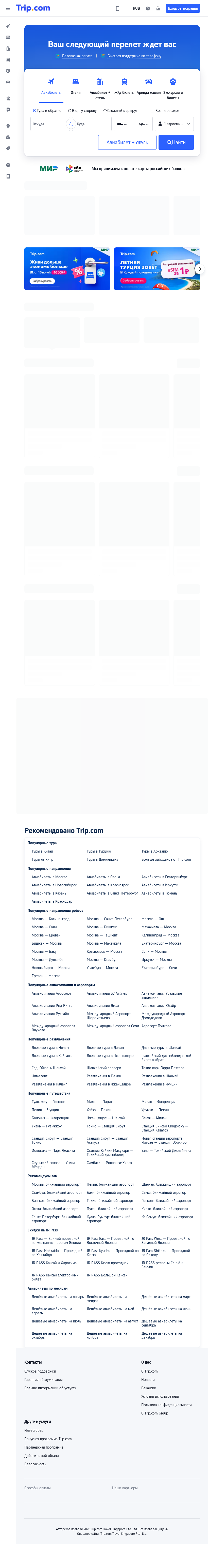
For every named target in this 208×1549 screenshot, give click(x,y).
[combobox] (39, 123)
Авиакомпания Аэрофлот (51, 927)
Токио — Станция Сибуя (106, 1060)
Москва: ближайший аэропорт (56, 1118)
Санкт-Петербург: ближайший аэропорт (56, 1153)
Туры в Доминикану (102, 793)
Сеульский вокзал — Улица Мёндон (53, 1099)
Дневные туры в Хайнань (52, 990)
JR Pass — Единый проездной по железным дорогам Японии (56, 1174)
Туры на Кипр (42, 793)
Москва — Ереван (46, 869)
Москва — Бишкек (102, 861)
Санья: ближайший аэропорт (165, 1126)
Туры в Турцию (99, 785)
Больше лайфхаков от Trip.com (166, 793)
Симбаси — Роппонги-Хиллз (109, 1097)
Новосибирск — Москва (51, 902)
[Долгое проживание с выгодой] (67, 202)
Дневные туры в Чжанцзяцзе (110, 990)
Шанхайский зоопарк (104, 1002)
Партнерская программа (43, 1381)
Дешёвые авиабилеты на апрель (52, 1245)
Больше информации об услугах (50, 1322)
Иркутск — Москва (157, 893)
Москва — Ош (153, 853)
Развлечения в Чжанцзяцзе (109, 1018)
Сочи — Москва (154, 885)
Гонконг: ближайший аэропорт (166, 1135)
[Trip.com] (33, 8)
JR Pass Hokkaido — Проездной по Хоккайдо (57, 1187)
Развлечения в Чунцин (159, 1018)
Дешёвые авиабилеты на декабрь (162, 1269)
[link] (118, 8)
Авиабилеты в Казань (49, 827)
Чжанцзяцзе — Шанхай (106, 1052)
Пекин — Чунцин (45, 1044)
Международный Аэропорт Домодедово (163, 950)
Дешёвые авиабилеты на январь (58, 1231)
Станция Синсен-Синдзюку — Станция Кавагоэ (165, 1062)
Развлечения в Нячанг (49, 1018)
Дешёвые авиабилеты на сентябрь (162, 1257)
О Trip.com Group (154, 1347)
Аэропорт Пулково (156, 960)
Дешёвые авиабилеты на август (112, 1255)
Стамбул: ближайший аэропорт (57, 1126)
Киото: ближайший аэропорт (165, 1143)
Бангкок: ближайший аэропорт (57, 1135)
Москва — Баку (44, 885)
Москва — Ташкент (102, 869)
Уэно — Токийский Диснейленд (166, 1084)
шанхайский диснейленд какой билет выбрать (166, 992)
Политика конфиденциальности (166, 1339)
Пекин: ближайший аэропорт (110, 1118)
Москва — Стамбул (102, 893)
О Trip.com (149, 1305)
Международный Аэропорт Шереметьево (109, 950)
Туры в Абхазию (155, 785)
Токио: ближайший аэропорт (110, 1135)
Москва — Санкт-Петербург (109, 853)
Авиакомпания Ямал (103, 939)
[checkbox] (165, 111)
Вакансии (148, 1322)
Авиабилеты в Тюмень (160, 827)
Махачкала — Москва (159, 861)
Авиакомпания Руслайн (50, 948)
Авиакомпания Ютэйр (159, 939)
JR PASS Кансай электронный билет (55, 1211)
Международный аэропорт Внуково (53, 962)
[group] (73, 55)
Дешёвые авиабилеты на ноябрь (107, 1269)
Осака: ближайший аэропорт (55, 1143)
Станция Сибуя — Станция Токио (53, 1074)
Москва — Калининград (51, 853)
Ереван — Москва (46, 910)
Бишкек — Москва (47, 877)
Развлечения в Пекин (104, 1010)
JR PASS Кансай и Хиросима (54, 1197)
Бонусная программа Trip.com (48, 1373)
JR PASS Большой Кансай (107, 1209)
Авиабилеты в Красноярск (108, 819)
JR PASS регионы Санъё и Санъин (162, 1199)
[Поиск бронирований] (158, 8)
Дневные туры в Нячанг (51, 981)
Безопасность (35, 1398)
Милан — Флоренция (159, 1036)
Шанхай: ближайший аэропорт (166, 1118)
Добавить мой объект (41, 1390)
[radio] (47, 111)
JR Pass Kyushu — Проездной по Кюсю (113, 1187)
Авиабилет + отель (127, 142)
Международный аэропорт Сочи (113, 960)
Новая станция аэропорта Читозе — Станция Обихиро (164, 1074)
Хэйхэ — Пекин (99, 1044)
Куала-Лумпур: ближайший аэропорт (108, 1153)
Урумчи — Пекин (155, 1044)
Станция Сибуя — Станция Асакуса (108, 1074)
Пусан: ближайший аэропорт (110, 1143)
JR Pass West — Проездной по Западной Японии (166, 1174)
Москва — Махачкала (104, 877)
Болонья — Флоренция (50, 1052)
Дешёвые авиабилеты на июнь (166, 1243)
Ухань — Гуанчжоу (47, 1060)
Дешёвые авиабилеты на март (166, 1231)
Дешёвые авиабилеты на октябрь (52, 1269)
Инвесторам (34, 1364)
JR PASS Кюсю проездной (108, 1197)
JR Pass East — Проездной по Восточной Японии (110, 1174)
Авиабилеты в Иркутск (160, 819)
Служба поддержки (40, 1305)
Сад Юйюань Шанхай (49, 1002)
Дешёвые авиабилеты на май (110, 1243)
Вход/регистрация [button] (183, 8)
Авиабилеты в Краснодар (52, 835)
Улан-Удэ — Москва (102, 902)
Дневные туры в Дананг (106, 981)
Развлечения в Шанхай (160, 1010)
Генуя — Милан (154, 1052)
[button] (8, 8)
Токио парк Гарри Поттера (163, 1002)
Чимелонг (39, 1010)
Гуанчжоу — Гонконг (48, 1036)
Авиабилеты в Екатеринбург (164, 811)
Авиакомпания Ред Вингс (52, 939)
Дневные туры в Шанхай (161, 981)
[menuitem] (8, 26)
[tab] (51, 88)
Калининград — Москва (160, 869)
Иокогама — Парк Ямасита (53, 1084)
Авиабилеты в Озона (103, 811)
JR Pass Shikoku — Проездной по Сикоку (166, 1187)
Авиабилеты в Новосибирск (54, 819)
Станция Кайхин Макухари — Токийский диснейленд (110, 1086)
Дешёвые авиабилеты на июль (56, 1255)
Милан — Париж (100, 1036)
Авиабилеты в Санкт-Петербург (112, 827)
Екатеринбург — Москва (161, 877)
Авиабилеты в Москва (49, 811)
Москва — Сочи (44, 861)
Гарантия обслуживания (43, 1314)
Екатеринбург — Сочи (159, 902)
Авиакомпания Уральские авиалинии (162, 929)
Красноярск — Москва (104, 885)
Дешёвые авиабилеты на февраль (107, 1233)
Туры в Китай (42, 785)
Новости (148, 1314)
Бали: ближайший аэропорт (109, 1126)
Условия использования (160, 1330)
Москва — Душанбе (47, 893)
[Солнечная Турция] (157, 202)
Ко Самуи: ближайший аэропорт (167, 1151)
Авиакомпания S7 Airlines (107, 927)
